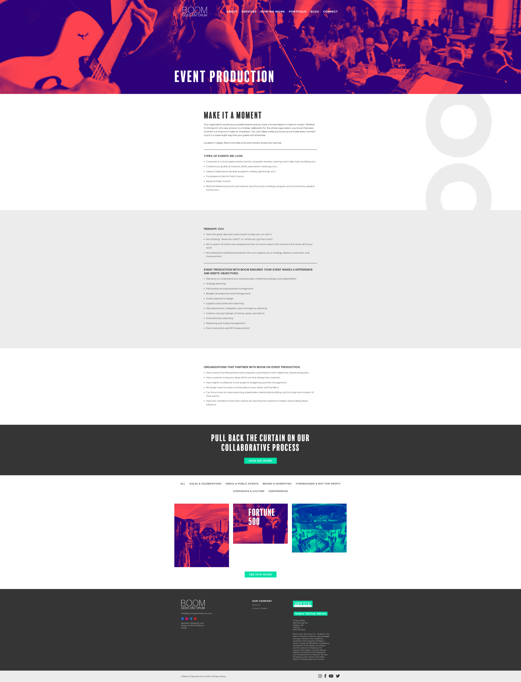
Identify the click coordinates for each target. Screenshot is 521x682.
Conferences (278, 491)
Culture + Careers (259, 608)
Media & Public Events (242, 483)
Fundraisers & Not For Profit (318, 483)
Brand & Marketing (277, 483)
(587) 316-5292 (299, 630)
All (182, 483)
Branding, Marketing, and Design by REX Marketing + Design (193, 625)
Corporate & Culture (248, 491)
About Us (256, 605)
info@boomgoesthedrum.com (196, 613)
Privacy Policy (219, 676)
